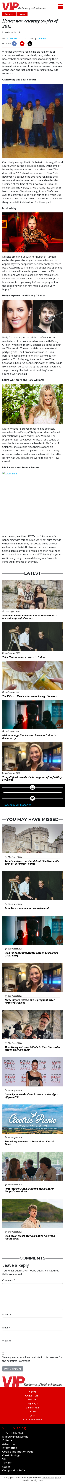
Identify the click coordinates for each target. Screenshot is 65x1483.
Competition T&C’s (14, 1470)
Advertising (9, 1444)
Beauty (32, 1399)
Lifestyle (32, 1407)
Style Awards (32, 1419)
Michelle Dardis (13, 38)
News (32, 1391)
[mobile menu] (60, 6)
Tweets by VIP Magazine (17, 805)
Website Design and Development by (42, 1479)
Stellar (6, 1466)
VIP (4, 1459)
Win (32, 1415)
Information (9, 1447)
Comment (8, 1280)
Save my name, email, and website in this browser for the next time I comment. (32, 1359)
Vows (33, 1411)
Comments (42, 38)
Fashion (32, 1403)
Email (6, 1327)
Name (6, 1314)
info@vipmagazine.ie (16, 1436)
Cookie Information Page (17, 1451)
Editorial (7, 1440)
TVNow (6, 1462)
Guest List (32, 1395)
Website (6, 1340)
